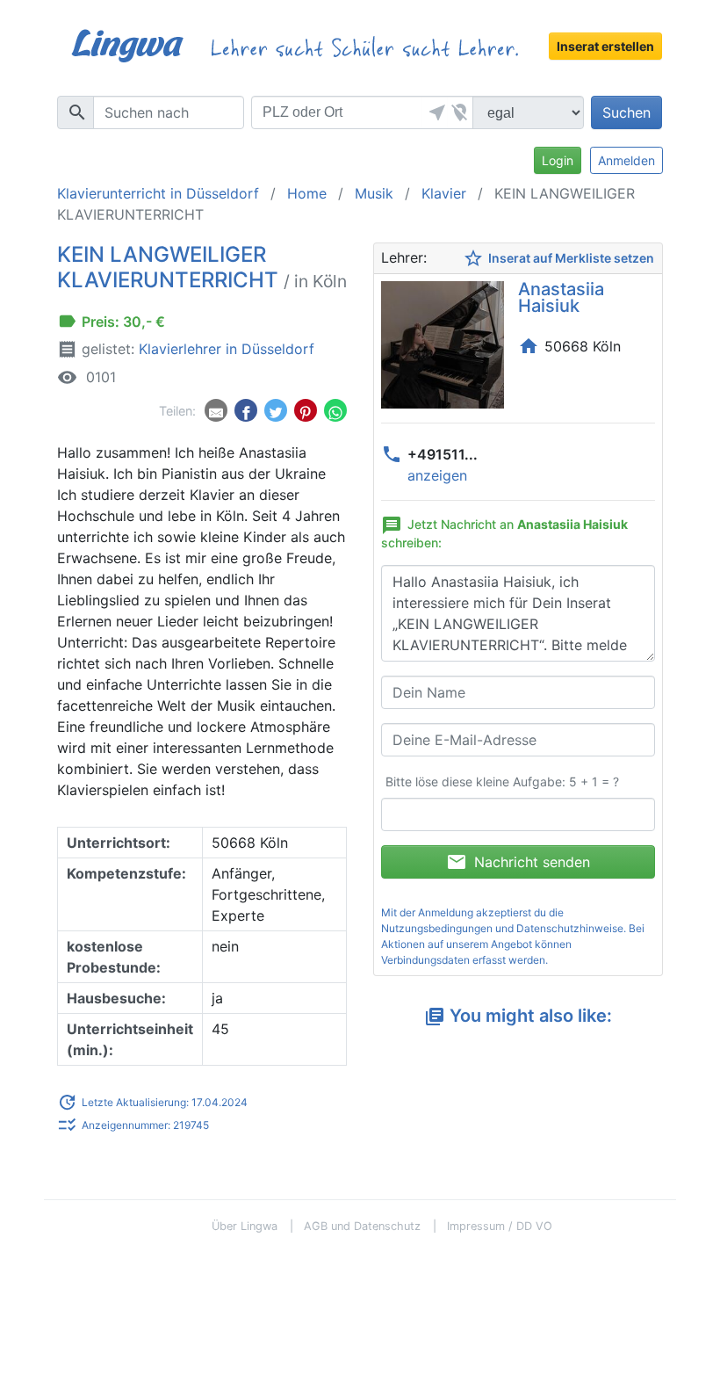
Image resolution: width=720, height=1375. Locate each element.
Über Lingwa (244, 1226)
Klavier (443, 193)
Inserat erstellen (605, 46)
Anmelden (626, 160)
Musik (374, 193)
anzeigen (437, 475)
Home (307, 193)
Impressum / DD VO (499, 1226)
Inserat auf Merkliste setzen (558, 258)
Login (557, 160)
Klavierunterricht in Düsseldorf (158, 193)
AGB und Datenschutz (362, 1226)
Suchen (626, 112)
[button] (434, 112)
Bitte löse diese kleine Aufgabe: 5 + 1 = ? (502, 781)
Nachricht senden (518, 861)
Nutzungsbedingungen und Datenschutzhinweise (502, 928)
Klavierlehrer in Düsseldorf (226, 349)
